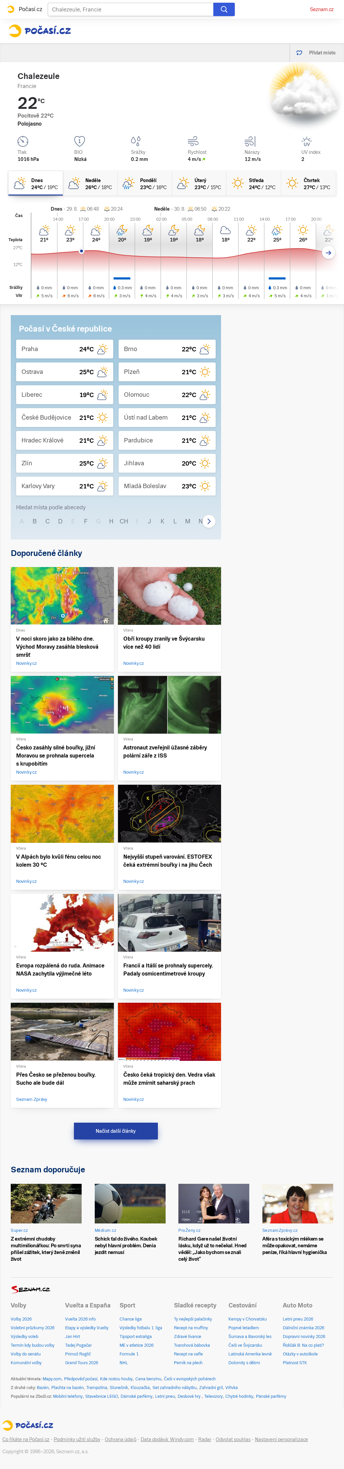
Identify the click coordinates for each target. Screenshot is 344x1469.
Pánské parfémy (271, 1396)
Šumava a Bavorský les (249, 1336)
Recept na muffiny (191, 1328)
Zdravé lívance (187, 1336)
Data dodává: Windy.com (167, 1439)
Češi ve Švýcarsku (245, 1345)
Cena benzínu (148, 1379)
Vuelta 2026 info (80, 1319)
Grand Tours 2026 (81, 1362)
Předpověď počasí (80, 1379)
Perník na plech (188, 1362)
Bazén (43, 1387)
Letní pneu (165, 1396)
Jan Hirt (72, 1336)
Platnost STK (295, 1362)
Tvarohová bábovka (192, 1345)
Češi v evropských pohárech (190, 1379)
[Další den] (329, 252)
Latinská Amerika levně (250, 1354)
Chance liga (131, 1319)
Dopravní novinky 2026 (304, 1336)
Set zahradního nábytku (175, 1387)
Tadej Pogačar (78, 1345)
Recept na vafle (188, 1354)
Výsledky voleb (24, 1336)
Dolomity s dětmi (244, 1362)
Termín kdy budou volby (32, 1345)
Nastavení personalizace (281, 1439)
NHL (124, 1362)
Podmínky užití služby (77, 1439)
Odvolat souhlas (233, 1439)
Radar (204, 1439)
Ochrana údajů (120, 1439)
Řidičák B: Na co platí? (303, 1345)
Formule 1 (129, 1354)
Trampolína (96, 1387)
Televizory (213, 1396)
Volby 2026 (21, 1319)
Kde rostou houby (116, 1379)
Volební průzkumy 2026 (32, 1328)
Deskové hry (190, 1396)
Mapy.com (52, 1379)
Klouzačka (140, 1387)
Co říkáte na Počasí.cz (25, 1439)
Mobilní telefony (68, 1396)
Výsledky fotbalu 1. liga (141, 1328)
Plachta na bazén (67, 1387)
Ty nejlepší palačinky (193, 1319)
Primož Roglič (78, 1354)
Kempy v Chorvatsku (247, 1319)
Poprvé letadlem (243, 1328)
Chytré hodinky (239, 1396)
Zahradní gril (211, 1387)
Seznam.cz (322, 9)
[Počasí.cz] (39, 31)
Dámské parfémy (137, 1396)
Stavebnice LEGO (101, 1396)
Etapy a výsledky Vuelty (87, 1328)
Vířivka (231, 1387)
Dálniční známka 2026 (303, 1328)
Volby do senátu (26, 1354)
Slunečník (119, 1387)
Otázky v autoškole (300, 1354)
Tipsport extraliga (136, 1336)
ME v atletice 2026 (137, 1345)
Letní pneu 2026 (298, 1319)
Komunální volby (26, 1362)
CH (124, 521)
